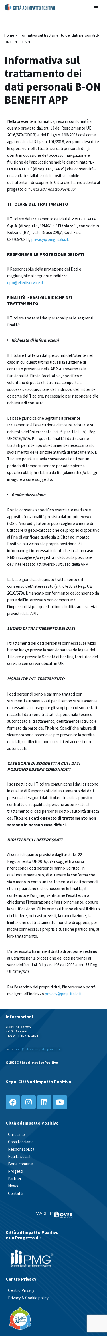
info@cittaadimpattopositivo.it (38, 1049)
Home (9, 35)
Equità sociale (20, 1156)
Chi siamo (16, 1134)
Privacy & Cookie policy (28, 1297)
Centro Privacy (21, 1290)
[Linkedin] (44, 1102)
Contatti (15, 1193)
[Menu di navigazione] (96, 7)
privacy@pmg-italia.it (49, 239)
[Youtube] (60, 1102)
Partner (14, 1178)
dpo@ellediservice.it (25, 282)
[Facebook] (13, 1102)
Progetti (15, 1171)
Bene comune (20, 1163)
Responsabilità (21, 1149)
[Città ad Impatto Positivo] (30, 7)
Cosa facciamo (21, 1141)
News (13, 1186)
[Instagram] (28, 1102)
